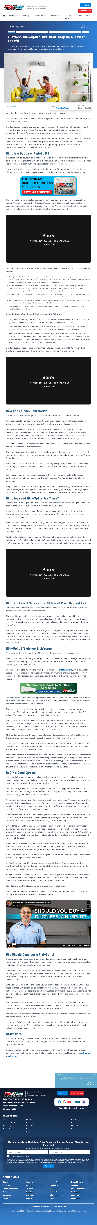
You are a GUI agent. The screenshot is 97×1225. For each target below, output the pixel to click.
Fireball (74, 1126)
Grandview (30, 1192)
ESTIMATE (85, 5)
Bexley (5, 1182)
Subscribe (48, 1166)
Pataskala (52, 1192)
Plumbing (29, 1123)
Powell (51, 1198)
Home (5, 1120)
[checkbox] (8, 1156)
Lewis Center (53, 1182)
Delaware (7, 1195)
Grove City (30, 1195)
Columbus (7, 1192)
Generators (31, 1129)
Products (52, 1120)
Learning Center (10, 1123)
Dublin (5, 1198)
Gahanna (29, 1182)
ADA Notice (35, 1206)
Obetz (51, 1188)
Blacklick (7, 1185)
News (50, 1126)
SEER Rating (66, 670)
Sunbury (74, 1185)
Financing (7, 1126)
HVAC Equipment (17, 26)
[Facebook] (59, 1102)
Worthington (76, 1198)
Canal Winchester (10, 1189)
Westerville (76, 1192)
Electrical (30, 1126)
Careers (74, 1129)
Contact (74, 1123)
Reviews (51, 1123)
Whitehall (75, 1195)
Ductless (29, 1132)
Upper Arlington (78, 1189)
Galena (29, 1185)
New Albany (53, 1185)
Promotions (8, 1129)
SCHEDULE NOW (85, 11)
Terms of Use (60, 1206)
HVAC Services (32, 1120)
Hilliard (29, 1198)
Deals (80, 16)
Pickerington (53, 1195)
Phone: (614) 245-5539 (13, 1106)
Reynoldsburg (77, 1182)
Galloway (29, 1189)
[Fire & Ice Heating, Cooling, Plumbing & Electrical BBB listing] (77, 1102)
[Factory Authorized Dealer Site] (84, 1102)
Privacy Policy (79, 1162)
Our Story (75, 1120)
